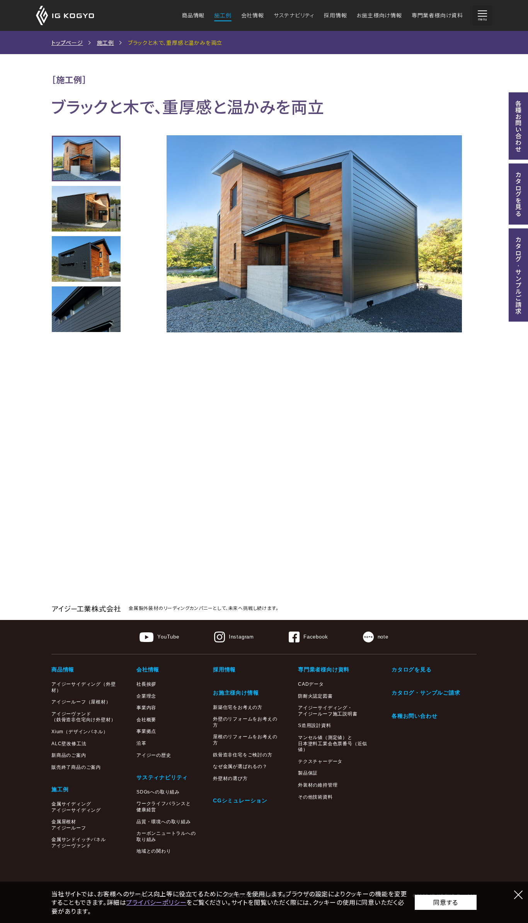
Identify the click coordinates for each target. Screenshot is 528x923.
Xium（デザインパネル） (79, 731)
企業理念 (146, 696)
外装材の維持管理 (317, 785)
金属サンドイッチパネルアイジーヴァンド (78, 842)
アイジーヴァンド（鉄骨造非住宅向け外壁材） (83, 717)
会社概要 (146, 719)
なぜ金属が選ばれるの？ (240, 766)
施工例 (222, 15)
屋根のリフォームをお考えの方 (245, 740)
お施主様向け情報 (379, 15)
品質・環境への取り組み (163, 821)
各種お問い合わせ (414, 716)
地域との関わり (153, 851)
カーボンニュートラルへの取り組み (166, 836)
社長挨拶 (146, 684)
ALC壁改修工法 (68, 743)
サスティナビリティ (162, 777)
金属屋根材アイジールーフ (68, 825)
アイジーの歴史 (153, 755)
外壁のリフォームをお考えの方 (245, 722)
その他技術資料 (315, 797)
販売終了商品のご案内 (76, 767)
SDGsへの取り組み (158, 792)
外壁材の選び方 (230, 778)
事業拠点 (146, 731)
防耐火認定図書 (315, 696)
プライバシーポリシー (156, 902)
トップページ (67, 42)
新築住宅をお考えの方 (237, 707)
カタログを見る (412, 669)
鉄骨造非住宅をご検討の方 (243, 755)
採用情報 (335, 15)
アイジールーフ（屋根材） (81, 702)
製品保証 (308, 773)
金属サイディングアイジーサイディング (76, 807)
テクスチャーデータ (320, 761)
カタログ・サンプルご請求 (426, 693)
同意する (445, 902)
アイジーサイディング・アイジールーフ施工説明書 (328, 711)
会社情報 (252, 15)
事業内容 (146, 707)
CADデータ (311, 684)
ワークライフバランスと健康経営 (163, 806)
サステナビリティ (294, 15)
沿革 (141, 743)
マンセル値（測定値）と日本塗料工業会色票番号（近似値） (332, 743)
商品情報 (193, 15)
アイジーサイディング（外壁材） (83, 687)
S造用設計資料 (314, 725)
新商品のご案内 (68, 755)
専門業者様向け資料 (437, 15)
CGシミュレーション (240, 800)
